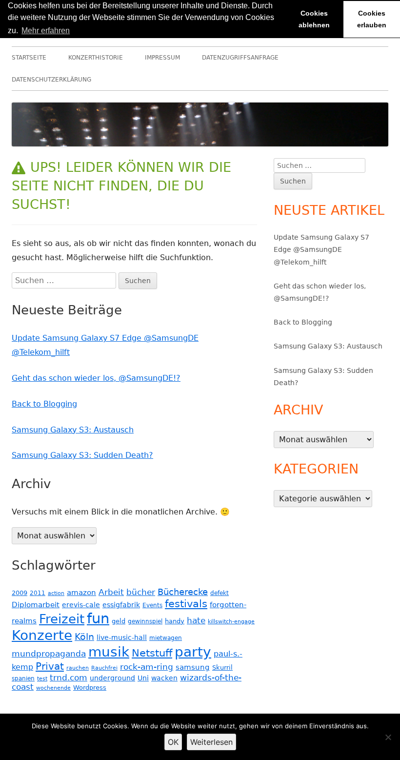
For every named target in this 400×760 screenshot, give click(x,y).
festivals (186, 603)
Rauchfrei (104, 668)
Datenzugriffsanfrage (240, 57)
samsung (193, 667)
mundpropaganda (49, 653)
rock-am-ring (146, 667)
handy (174, 621)
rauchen (77, 668)
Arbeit (111, 592)
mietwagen (165, 638)
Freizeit (61, 619)
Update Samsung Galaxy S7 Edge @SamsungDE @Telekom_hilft (321, 249)
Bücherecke (183, 592)
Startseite (29, 57)
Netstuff (152, 653)
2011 (37, 593)
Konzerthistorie (95, 57)
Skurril (222, 667)
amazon (81, 592)
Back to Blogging (44, 404)
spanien (23, 678)
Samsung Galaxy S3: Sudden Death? (82, 455)
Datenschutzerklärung (51, 79)
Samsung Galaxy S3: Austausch (73, 429)
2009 (19, 592)
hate (196, 620)
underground (112, 678)
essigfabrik (121, 605)
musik (108, 652)
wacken (164, 678)
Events (152, 605)
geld (118, 621)
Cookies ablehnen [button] (314, 19)
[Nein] (388, 737)
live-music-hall (122, 637)
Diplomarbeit (36, 604)
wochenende (53, 688)
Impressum (162, 57)
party (193, 652)
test (42, 679)
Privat (50, 666)
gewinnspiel (145, 621)
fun (98, 618)
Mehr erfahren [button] (45, 30)
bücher (140, 592)
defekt (219, 592)
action (56, 593)
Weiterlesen (211, 742)
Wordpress (89, 687)
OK (173, 742)
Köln (84, 637)
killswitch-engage (231, 621)
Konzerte (42, 635)
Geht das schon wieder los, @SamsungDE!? (96, 378)
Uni (143, 678)
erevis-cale (81, 605)
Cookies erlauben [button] (371, 19)
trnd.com (68, 677)
